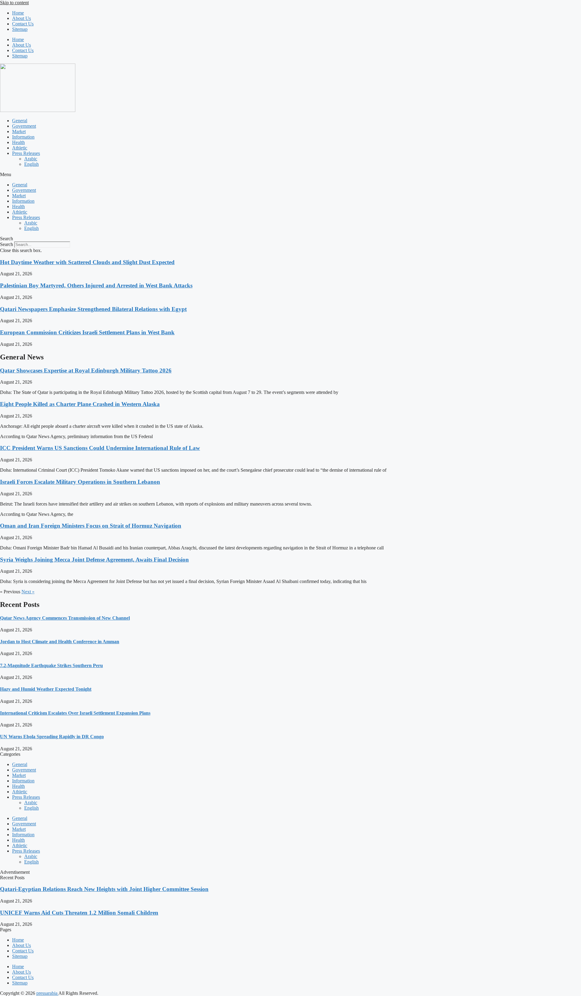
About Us (21, 18)
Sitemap (20, 29)
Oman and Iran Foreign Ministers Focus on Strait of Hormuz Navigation (90, 526)
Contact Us (23, 23)
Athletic (19, 147)
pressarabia (47, 993)
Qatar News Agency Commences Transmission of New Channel (65, 618)
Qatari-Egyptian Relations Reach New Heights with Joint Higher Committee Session (104, 889)
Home (18, 12)
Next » (27, 591)
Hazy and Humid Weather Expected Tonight (45, 689)
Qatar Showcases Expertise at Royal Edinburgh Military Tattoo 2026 (86, 370)
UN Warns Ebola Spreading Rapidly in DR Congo (52, 736)
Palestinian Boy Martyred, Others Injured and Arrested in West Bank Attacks (96, 285)
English (31, 164)
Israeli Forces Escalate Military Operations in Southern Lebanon (80, 482)
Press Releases (26, 153)
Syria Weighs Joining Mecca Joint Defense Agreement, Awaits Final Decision (94, 559)
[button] (290, 174)
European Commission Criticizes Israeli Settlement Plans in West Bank (87, 332)
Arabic (30, 158)
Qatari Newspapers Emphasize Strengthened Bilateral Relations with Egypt (93, 309)
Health (18, 142)
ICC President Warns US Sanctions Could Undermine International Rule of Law (100, 448)
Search (6, 244)
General (19, 120)
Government (24, 126)
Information (23, 136)
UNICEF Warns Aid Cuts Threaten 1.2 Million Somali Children (79, 912)
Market (19, 131)
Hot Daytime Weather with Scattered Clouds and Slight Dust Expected (87, 262)
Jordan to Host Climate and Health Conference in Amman (59, 641)
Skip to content (14, 2)
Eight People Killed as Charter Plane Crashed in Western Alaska (80, 404)
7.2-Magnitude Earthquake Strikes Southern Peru (51, 665)
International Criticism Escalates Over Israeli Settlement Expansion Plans (75, 713)
